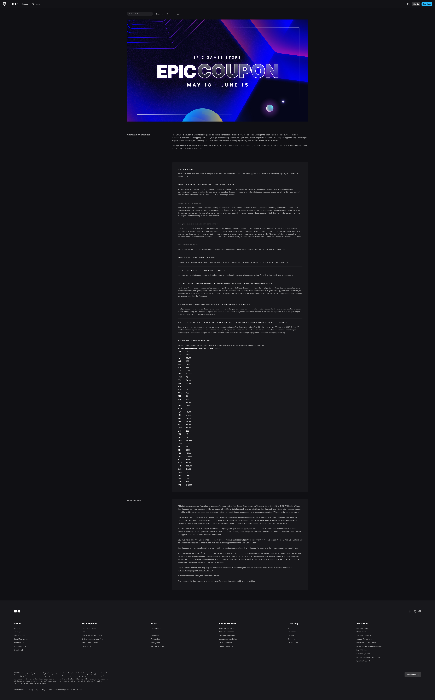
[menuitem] (159, 14)
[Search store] (129, 14)
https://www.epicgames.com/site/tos (195, 570)
